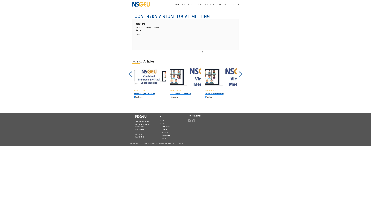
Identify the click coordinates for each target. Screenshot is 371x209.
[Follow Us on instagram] (193, 121)
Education (217, 4)
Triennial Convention (180, 4)
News (200, 4)
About (193, 4)
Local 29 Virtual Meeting (144, 94)
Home (168, 4)
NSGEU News (166, 126)
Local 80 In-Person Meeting (217, 94)
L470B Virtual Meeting (179, 94)
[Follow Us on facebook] (189, 121)
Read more (139, 97)
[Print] (202, 52)
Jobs (225, 4)
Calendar (207, 4)
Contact (232, 4)
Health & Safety (166, 135)
